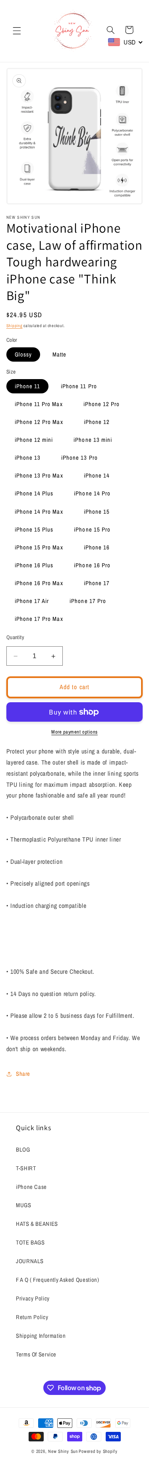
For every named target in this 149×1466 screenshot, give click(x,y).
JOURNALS (30, 1261)
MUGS (23, 1205)
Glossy (23, 354)
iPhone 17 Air (32, 601)
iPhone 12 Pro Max (39, 422)
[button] (17, 31)
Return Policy (32, 1317)
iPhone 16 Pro (92, 565)
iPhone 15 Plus (34, 530)
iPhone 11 (27, 386)
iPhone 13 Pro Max (39, 476)
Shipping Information (41, 1336)
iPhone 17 (97, 583)
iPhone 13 (28, 458)
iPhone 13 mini (93, 440)
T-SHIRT (26, 1168)
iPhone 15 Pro (92, 530)
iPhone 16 (97, 547)
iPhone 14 (97, 476)
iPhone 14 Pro (92, 493)
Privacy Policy (33, 1298)
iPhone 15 (97, 512)
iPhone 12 (97, 422)
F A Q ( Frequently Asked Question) (57, 1280)
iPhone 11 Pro (79, 386)
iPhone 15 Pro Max (39, 547)
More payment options (74, 731)
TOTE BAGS (30, 1242)
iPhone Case (31, 1187)
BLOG (23, 1150)
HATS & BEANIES (37, 1224)
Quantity (15, 637)
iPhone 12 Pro (101, 404)
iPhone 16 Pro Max (39, 583)
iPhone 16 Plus (34, 565)
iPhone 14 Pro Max (39, 512)
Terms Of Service (36, 1354)
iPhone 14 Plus (34, 493)
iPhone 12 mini (34, 440)
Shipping (14, 325)
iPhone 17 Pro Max (39, 619)
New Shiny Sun (63, 1451)
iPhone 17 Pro (88, 601)
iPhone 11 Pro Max (39, 404)
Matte (59, 354)
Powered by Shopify (98, 1451)
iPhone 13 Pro (79, 458)
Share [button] (23, 1074)
